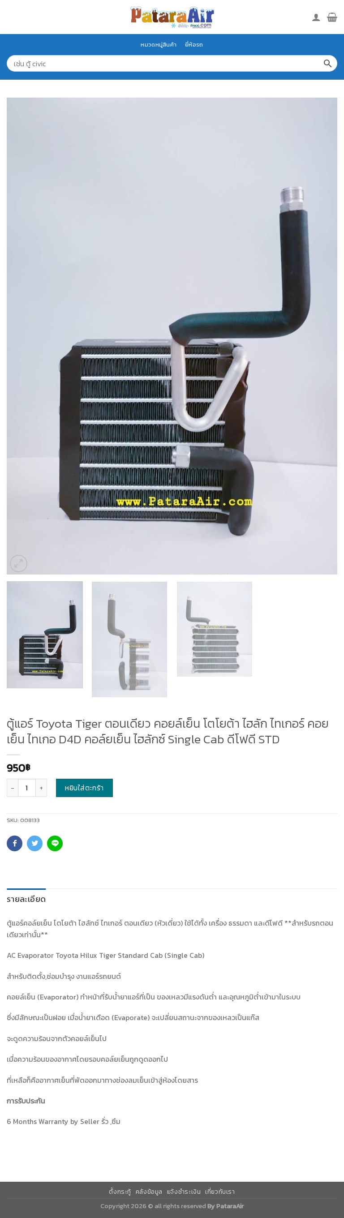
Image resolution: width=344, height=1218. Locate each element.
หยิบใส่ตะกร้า (84, 787)
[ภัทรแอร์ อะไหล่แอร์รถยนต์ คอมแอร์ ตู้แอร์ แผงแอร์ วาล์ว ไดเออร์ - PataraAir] (172, 17)
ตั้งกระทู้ (120, 1192)
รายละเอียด (26, 899)
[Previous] (25, 336)
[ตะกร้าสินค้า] (332, 17)
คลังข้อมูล (149, 1192)
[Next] (319, 336)
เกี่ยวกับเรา (220, 1192)
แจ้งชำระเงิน (184, 1192)
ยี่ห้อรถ (194, 44)
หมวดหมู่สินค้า (158, 44)
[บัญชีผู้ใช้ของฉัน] (316, 17)
